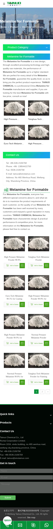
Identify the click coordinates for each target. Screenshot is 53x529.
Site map (31, 517)
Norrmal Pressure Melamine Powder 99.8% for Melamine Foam (38, 336)
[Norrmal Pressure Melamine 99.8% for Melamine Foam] (14, 360)
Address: (10, 177)
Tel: (7, 163)
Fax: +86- (4, 455)
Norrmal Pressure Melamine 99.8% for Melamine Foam (14, 375)
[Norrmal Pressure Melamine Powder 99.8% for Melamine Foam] (38, 321)
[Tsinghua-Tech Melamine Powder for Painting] (38, 360)
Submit (8, 497)
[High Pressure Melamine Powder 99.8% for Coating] (38, 132)
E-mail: (9, 174)
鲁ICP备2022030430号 (28, 510)
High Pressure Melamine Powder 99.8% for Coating (36, 143)
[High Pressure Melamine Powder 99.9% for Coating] (14, 321)
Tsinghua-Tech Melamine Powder (36, 119)
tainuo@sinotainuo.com (24, 174)
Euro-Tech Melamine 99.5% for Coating (13, 143)
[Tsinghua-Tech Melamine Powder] (38, 108)
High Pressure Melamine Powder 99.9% (12, 119)
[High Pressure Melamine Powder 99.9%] (14, 108)
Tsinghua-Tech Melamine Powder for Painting (38, 375)
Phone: (9, 166)
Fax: (8, 170)
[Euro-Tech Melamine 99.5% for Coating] (14, 132)
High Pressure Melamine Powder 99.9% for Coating (14, 336)
